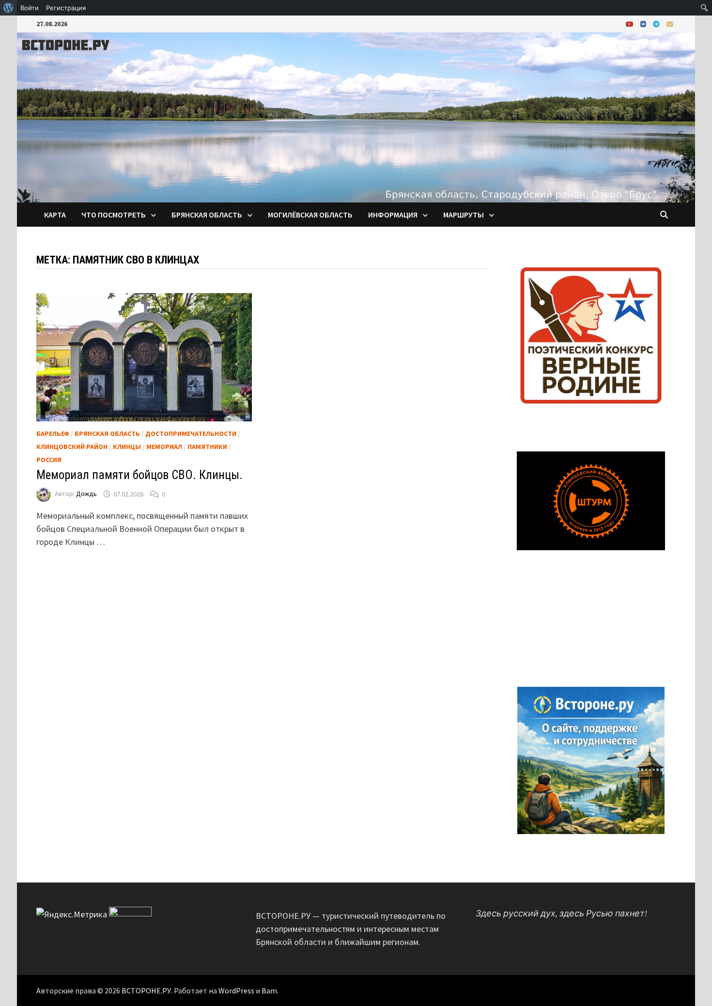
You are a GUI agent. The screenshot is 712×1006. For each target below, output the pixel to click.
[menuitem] (8, 7)
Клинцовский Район (72, 446)
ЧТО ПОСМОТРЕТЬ (113, 214)
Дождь (86, 494)
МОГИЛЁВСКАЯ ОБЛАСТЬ (310, 214)
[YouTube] (630, 23)
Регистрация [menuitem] (66, 8)
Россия (49, 459)
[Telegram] (657, 23)
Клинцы (127, 446)
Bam (269, 990)
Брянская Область (107, 433)
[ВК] (644, 23)
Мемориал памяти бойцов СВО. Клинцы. (139, 475)
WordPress (236, 990)
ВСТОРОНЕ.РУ (146, 990)
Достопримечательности (190, 433)
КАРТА (55, 214)
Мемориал (164, 446)
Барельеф (52, 433)
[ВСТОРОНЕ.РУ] (356, 116)
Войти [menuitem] (29, 8)
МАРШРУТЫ (463, 214)
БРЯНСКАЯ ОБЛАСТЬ (206, 214)
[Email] (670, 23)
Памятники (207, 446)
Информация (393, 214)
